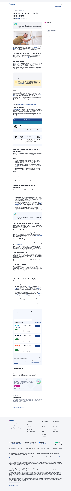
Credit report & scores (44, 421)
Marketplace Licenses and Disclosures (14, 482)
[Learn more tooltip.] (25, 325)
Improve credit (55, 426)
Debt (22, 407)
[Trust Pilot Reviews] (58, 442)
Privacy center (20, 448)
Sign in (58, 4)
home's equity (27, 57)
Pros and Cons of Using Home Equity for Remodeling (52, 28)
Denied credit (29, 426)
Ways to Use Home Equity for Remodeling (51, 26)
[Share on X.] (15, 412)
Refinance (17, 407)
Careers (48, 448)
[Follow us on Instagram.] (59, 445)
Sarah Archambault (18, 18)
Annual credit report (55, 431)
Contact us (60, 448)
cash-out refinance (17, 109)
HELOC (15, 92)
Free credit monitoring (56, 421)
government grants (32, 303)
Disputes (28, 424)
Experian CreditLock (56, 429)
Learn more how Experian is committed (30, 443)
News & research (43, 436)
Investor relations (54, 448)
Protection (21, 4)
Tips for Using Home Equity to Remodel (51, 34)
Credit (17, 4)
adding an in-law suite (18, 244)
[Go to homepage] (13, 10)
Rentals (20, 407)
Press (38, 448)
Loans (34, 4)
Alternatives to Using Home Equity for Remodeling (52, 36)
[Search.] (61, 4)
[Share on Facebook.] (14, 412)
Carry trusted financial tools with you (16, 443)
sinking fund (28, 286)
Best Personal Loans (22, 357)
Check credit (54, 424)
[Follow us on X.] (57, 445)
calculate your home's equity (20, 232)
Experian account (21, 83)
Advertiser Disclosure (58, 6)
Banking (42, 424)
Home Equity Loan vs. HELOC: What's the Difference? (27, 104)
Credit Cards (29, 4)
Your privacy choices (43, 443)
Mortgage (22, 10)
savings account (17, 288)
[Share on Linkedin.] (16, 412)
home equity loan (17, 63)
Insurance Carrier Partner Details (13, 485)
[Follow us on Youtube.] (61, 445)
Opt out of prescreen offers (31, 431)
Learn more (17, 386)
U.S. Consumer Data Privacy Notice (30, 448)
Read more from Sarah (16, 403)
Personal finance (17, 10)
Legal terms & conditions (12, 448)
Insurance (37, 4)
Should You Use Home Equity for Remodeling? (51, 31)
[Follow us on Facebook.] (55, 445)
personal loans (32, 298)
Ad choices (43, 448)
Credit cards (43, 426)
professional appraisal (38, 235)
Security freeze (29, 421)
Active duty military (30, 429)
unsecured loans (28, 299)
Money (25, 4)
